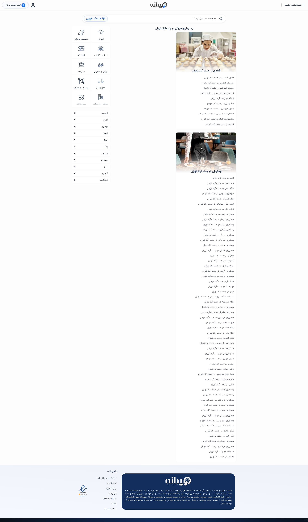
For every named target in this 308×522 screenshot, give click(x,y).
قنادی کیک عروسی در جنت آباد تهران (216, 113)
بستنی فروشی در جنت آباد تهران (218, 88)
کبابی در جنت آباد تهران (222, 384)
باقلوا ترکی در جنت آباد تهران (220, 103)
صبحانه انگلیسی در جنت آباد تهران (217, 425)
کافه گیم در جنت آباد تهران (221, 338)
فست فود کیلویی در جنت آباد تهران (217, 343)
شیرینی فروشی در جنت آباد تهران (218, 82)
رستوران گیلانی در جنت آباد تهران (218, 415)
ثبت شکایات (110, 508)
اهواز (105, 119)
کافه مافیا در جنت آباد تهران (220, 327)
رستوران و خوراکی (81, 88)
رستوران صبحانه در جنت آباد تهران (217, 307)
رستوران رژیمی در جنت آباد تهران (218, 271)
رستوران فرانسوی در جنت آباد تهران (217, 317)
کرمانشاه (104, 180)
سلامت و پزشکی (81, 39)
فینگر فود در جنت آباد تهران (220, 348)
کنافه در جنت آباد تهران (222, 98)
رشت (105, 146)
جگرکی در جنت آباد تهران (222, 255)
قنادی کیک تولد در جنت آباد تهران (217, 119)
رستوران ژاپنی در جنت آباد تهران (218, 224)
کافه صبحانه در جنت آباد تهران (219, 301)
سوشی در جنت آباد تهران (222, 363)
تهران (105, 139)
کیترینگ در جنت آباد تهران (221, 260)
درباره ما (112, 493)
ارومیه (104, 113)
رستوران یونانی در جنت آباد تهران (218, 441)
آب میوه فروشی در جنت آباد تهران (217, 93)
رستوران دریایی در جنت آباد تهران (218, 276)
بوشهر (105, 126)
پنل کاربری (111, 488)
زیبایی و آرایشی (100, 55)
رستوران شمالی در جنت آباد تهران (218, 250)
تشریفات (81, 71)
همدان (104, 160)
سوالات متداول (109, 498)
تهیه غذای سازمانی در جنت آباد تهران (216, 204)
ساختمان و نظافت (100, 104)
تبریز (105, 133)
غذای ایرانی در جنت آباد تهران (219, 358)
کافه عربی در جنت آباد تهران (220, 188)
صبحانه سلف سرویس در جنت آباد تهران (214, 296)
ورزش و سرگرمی (100, 71)
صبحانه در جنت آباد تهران (221, 451)
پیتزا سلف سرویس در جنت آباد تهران (216, 374)
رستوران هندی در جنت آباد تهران (218, 389)
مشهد (105, 153)
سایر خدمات (81, 104)
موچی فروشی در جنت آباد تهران (219, 108)
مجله (113, 503)
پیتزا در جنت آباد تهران (223, 291)
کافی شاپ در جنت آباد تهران (220, 198)
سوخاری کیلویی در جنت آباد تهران (217, 193)
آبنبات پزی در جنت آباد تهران (220, 124)
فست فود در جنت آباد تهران (220, 183)
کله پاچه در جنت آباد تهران (221, 436)
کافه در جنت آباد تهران (223, 178)
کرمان (105, 173)
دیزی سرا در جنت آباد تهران (221, 369)
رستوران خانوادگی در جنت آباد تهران (217, 400)
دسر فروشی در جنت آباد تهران (219, 353)
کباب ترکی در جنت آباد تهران (220, 209)
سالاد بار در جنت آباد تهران (221, 281)
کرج (106, 166)
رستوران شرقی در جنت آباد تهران (218, 229)
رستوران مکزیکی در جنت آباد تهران (217, 312)
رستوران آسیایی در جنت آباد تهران (217, 410)
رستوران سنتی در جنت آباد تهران (218, 245)
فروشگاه (81, 55)
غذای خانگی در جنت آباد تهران (219, 430)
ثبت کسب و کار (14, 5)
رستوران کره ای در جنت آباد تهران (218, 219)
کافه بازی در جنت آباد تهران (220, 333)
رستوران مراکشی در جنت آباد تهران (217, 446)
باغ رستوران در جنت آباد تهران (219, 379)
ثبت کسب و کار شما (106, 478)
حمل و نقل (100, 88)
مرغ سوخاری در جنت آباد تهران (219, 265)
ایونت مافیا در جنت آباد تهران (219, 322)
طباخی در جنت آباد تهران (222, 456)
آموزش (101, 39)
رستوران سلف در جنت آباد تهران (218, 405)
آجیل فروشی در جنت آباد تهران (219, 77)
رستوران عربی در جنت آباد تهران (218, 394)
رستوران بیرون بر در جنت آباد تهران (217, 420)
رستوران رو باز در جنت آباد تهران (218, 234)
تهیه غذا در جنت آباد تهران (221, 286)
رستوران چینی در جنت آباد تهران (218, 214)
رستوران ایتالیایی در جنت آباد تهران (217, 240)
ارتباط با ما (111, 483)
